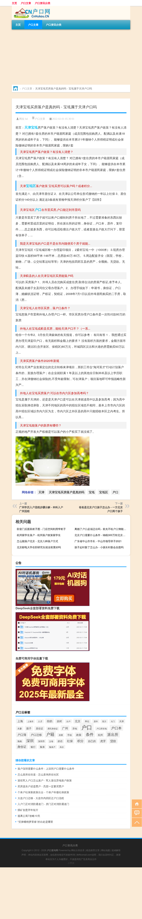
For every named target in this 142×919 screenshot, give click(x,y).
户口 (38, 209)
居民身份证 (53, 728)
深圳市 (41, 741)
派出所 (112, 734)
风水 (62, 746)
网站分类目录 (77, 850)
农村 (59, 721)
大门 (113, 721)
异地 (74, 728)
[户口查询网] (31, 7)
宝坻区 (31, 185)
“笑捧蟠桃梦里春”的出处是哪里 (35, 821)
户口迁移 (36, 735)
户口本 (116, 727)
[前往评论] (136, 813)
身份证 (21, 746)
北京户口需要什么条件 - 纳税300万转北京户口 (101, 535)
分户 (68, 721)
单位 (87, 721)
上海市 (30, 721)
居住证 (39, 728)
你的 (49, 721)
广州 (65, 728)
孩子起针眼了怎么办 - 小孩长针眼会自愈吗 (99, 547)
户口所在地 (102, 728)
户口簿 (21, 735)
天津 (27, 127)
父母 (51, 741)
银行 (33, 747)
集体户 (52, 746)
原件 (96, 721)
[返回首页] (136, 803)
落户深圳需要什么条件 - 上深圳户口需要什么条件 (46, 768)
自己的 (92, 741)
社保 (70, 741)
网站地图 (105, 850)
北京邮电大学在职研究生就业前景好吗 (39, 547)
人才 (40, 721)
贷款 (113, 741)
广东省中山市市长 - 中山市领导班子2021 (98, 541)
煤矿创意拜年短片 (28, 810)
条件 (90, 734)
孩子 (28, 728)
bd (26, 119)
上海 (20, 721)
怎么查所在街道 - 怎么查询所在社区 (38, 774)
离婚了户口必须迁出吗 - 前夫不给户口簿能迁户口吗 (102, 529)
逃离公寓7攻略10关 (29, 816)
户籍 (50, 734)
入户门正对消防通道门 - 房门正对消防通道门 (43, 804)
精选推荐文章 (92, 850)
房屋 (61, 735)
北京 (77, 721)
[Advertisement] (71, 57)
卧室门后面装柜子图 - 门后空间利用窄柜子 (41, 529)
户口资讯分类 (42, 3)
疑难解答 (116, 850)
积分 (80, 740)
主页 (14, 3)
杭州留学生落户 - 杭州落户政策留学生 (39, 535)
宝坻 (34, 127)
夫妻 (19, 728)
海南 (19, 741)
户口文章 (26, 3)
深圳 (30, 740)
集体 (42, 747)
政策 (78, 735)
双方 (104, 721)
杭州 (100, 735)
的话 (60, 741)
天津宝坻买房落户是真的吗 (66, 492)
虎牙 (103, 741)
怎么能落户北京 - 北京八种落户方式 (37, 541)
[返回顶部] (136, 822)
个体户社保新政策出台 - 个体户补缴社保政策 (43, 792)
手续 (69, 735)
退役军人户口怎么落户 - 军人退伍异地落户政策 (45, 780)
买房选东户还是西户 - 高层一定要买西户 (41, 786)
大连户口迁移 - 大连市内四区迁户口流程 (41, 798)
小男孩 (71, 862)
